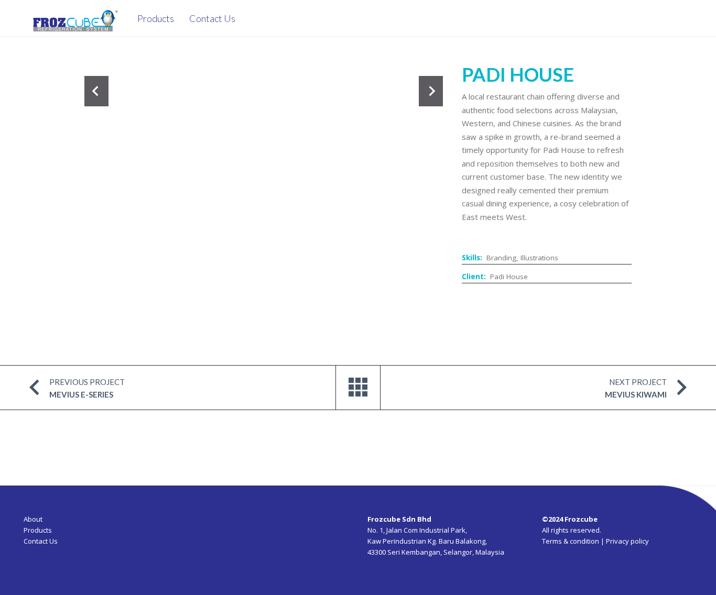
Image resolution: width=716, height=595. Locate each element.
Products (38, 530)
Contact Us (41, 541)
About (33, 519)
